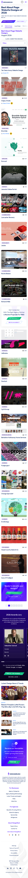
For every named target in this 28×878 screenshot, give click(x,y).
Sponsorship (14, 815)
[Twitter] (17, 868)
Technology (4, 350)
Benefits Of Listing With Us (14, 810)
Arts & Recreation (5, 491)
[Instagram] (11, 868)
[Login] (22, 2)
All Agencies (14, 817)
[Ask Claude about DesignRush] (9, 835)
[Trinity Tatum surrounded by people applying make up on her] (6, 714)
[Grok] (18, 835)
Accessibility (14, 853)
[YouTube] (20, 868)
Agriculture (4, 158)
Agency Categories (14, 791)
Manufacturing (5, 128)
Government (4, 519)
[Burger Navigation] (26, 2)
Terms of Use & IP (14, 848)
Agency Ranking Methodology (14, 793)
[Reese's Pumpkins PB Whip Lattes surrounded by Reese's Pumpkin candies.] (14, 693)
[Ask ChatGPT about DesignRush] (15, 835)
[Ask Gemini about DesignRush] (12, 835)
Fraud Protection (14, 855)
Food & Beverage (5, 547)
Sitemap (14, 845)
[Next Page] (21, 605)
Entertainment (5, 67)
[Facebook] (14, 868)
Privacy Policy (14, 850)
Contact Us (14, 828)
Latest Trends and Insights (14, 796)
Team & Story (14, 826)
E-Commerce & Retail (6, 214)
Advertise (14, 801)
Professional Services (6, 434)
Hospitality (4, 186)
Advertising (4, 98)
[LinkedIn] (7, 868)
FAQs (14, 798)
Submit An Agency (14, 812)
